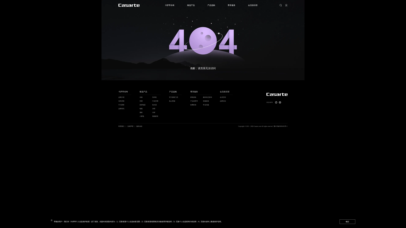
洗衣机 (154, 97)
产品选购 (173, 92)
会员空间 (223, 97)
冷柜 (153, 112)
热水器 (154, 105)
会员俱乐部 (224, 92)
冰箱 (141, 97)
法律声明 (130, 126)
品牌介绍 (121, 97)
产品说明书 (194, 101)
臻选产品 (143, 92)
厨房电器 (142, 105)
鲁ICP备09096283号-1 (281, 126)
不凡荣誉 (121, 105)
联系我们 (121, 126)
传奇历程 (121, 101)
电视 (141, 108)
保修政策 (206, 101)
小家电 (142, 116)
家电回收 (193, 97)
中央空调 (155, 101)
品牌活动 (223, 101)
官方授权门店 (173, 97)
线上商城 (172, 101)
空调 (141, 101)
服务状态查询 (207, 97)
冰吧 (153, 108)
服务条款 (139, 126)
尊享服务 (194, 92)
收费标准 (193, 105)
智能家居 (155, 116)
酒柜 (141, 112)
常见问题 (206, 105)
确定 (347, 222)
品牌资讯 (121, 108)
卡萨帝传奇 (123, 92)
